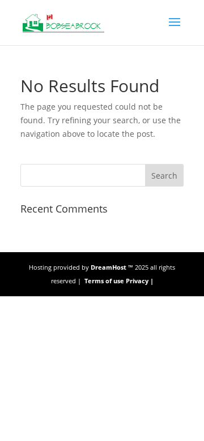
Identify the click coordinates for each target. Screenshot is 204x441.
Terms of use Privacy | (119, 280)
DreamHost (107, 267)
